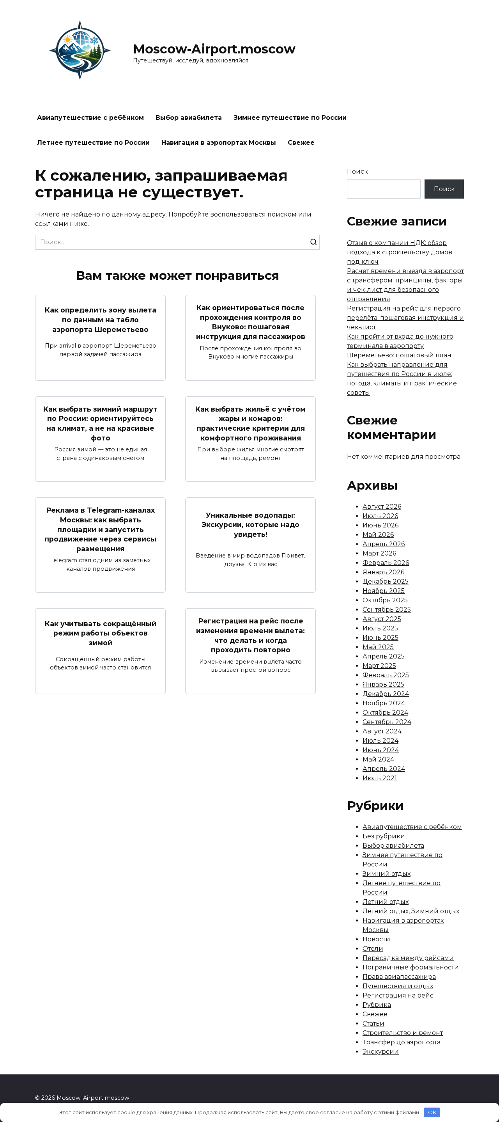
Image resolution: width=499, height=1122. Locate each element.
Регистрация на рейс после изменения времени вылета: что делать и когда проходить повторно (250, 635)
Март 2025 (379, 665)
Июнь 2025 (380, 637)
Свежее (301, 142)
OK (432, 1112)
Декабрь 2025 (386, 581)
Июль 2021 (380, 778)
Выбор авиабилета (189, 117)
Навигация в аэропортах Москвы (218, 142)
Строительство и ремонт (403, 1033)
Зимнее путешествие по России (290, 117)
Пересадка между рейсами (408, 958)
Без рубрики (384, 836)
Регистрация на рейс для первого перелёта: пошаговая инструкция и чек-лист (405, 318)
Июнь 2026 (380, 525)
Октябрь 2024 (385, 712)
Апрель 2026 (384, 544)
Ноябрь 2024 (384, 703)
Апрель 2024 (384, 768)
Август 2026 (382, 506)
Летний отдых (386, 901)
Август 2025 (382, 619)
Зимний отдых (387, 873)
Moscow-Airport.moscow (214, 49)
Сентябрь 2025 (387, 609)
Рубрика (377, 1004)
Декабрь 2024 (386, 694)
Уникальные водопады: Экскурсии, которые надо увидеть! (250, 524)
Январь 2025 (383, 684)
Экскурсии (381, 1051)
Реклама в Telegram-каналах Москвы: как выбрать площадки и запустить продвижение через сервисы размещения (100, 529)
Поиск (357, 171)
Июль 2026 (380, 516)
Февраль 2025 (386, 675)
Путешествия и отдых (398, 986)
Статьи (373, 1023)
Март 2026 (379, 553)
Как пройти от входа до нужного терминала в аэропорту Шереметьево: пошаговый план (400, 346)
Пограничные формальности (411, 967)
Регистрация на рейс (398, 995)
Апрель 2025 (384, 656)
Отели (373, 948)
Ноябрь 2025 (384, 591)
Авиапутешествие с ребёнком (90, 117)
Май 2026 (378, 534)
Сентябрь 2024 (387, 722)
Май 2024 (378, 759)
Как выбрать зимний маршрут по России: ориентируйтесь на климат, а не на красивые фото (100, 423)
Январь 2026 (383, 572)
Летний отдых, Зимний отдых (411, 911)
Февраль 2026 (386, 562)
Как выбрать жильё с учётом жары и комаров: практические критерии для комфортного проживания (250, 423)
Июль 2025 (380, 628)
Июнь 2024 (381, 750)
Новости (376, 939)
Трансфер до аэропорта (402, 1042)
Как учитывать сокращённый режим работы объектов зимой (100, 632)
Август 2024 (382, 731)
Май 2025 (378, 647)
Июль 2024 (380, 740)
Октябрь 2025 (385, 600)
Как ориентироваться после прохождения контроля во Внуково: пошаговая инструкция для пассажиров (250, 322)
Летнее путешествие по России (93, 142)
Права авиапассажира (399, 976)
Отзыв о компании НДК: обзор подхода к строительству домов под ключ (399, 252)
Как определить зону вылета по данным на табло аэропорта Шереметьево (100, 319)
